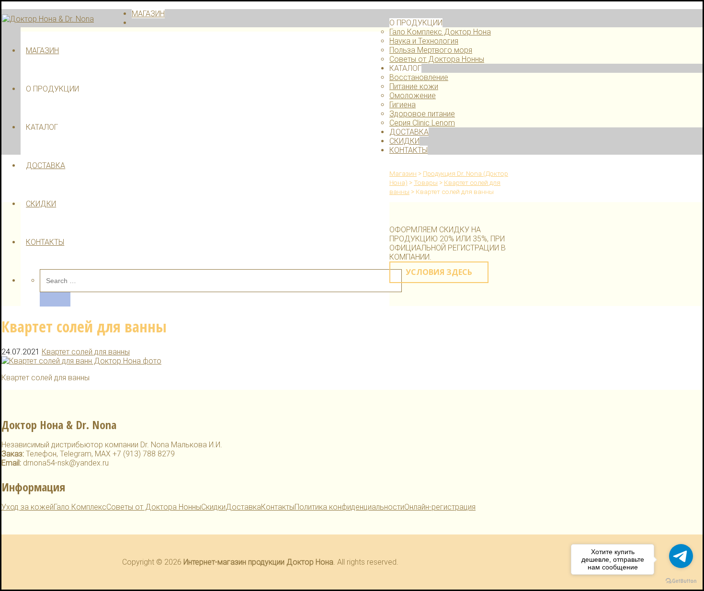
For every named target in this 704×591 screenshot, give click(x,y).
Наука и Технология (423, 40)
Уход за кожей (27, 506)
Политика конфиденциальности (349, 506)
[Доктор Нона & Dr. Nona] (48, 18)
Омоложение (412, 95)
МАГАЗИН (42, 50)
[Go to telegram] (681, 556)
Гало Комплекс (80, 506)
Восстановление (418, 77)
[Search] (55, 299)
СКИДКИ (41, 203)
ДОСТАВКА (45, 165)
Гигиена (402, 104)
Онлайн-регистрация (440, 506)
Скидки (213, 506)
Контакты (278, 506)
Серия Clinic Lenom (422, 122)
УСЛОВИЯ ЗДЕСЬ (439, 272)
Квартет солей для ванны (86, 351)
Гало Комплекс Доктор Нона (440, 31)
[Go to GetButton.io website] (681, 581)
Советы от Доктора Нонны (436, 59)
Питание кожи (413, 86)
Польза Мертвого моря (430, 50)
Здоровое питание (422, 113)
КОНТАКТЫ (45, 242)
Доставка (243, 506)
